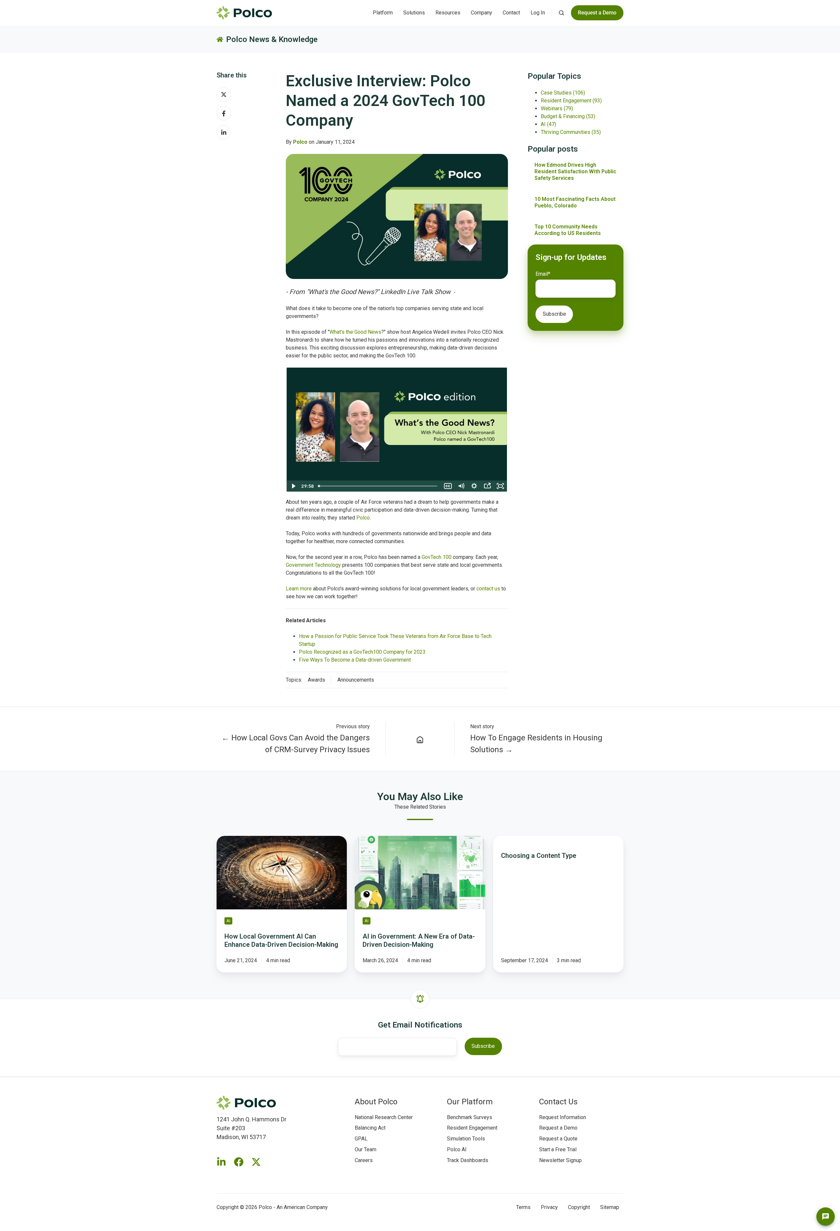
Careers (364, 1160)
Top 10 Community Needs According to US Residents (568, 229)
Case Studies (563, 93)
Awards (316, 680)
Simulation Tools (466, 1138)
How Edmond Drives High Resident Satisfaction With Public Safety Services (575, 171)
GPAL (361, 1138)
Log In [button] (538, 13)
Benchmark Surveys (469, 1117)
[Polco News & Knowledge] (420, 739)
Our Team (365, 1149)
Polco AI (457, 1149)
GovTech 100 (437, 557)
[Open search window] (561, 13)
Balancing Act (370, 1128)
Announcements (355, 680)
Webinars (557, 108)
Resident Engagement (571, 100)
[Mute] (461, 486)
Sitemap (609, 1207)
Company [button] (481, 13)
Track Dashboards (467, 1160)
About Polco (376, 1101)
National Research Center (384, 1117)
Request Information (562, 1117)
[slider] (378, 486)
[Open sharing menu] (487, 486)
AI (548, 124)
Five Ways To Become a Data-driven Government (355, 660)
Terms (523, 1207)
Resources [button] (447, 13)
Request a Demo (558, 1128)
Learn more (299, 588)
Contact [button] (511, 13)
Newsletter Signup (560, 1160)
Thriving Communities (571, 132)
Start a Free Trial (558, 1149)
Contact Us (558, 1101)
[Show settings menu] (474, 486)
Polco (363, 518)
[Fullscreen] (500, 486)
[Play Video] (293, 486)
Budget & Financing (568, 116)
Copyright (579, 1207)
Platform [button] (383, 13)
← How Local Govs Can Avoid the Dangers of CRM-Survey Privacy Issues (295, 743)
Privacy (549, 1207)
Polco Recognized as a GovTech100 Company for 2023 (362, 652)
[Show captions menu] (447, 486)
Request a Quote (558, 1138)
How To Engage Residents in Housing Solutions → (536, 743)
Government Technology (313, 565)
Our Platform (470, 1101)
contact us (488, 588)
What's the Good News (355, 332)
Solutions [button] (414, 13)
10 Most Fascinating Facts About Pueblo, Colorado (575, 202)
